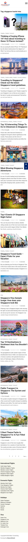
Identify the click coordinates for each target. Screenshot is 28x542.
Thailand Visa (4, 525)
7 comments (22, 305)
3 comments (22, 129)
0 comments (22, 173)
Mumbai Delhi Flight (6, 483)
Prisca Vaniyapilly (5, 44)
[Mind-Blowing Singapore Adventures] (14, 154)
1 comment (23, 396)
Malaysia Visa (4, 521)
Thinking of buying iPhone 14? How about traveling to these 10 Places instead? (13, 38)
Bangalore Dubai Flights (7, 473)
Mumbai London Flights (7, 470)
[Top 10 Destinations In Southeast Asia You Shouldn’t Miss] (14, 327)
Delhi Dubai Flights (6, 466)
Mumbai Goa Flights (6, 487)
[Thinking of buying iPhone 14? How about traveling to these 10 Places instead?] (14, 22)
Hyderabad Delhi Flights (7, 491)
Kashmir (3, 506)
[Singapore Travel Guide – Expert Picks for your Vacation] (14, 240)
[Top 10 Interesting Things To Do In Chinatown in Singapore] (14, 110)
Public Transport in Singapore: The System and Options (13, 390)
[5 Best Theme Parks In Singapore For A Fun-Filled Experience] (14, 418)
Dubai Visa (3, 517)
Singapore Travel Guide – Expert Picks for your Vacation (12, 256)
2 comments (22, 44)
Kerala (2, 510)
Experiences (4, 121)
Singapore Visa (5, 519)
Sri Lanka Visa (5, 523)
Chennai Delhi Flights (6, 489)
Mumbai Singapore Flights (8, 468)
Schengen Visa (5, 527)
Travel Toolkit (9, 33)
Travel (3, 33)
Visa (2, 295)
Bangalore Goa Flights (6, 492)
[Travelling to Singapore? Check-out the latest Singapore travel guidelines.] (14, 66)
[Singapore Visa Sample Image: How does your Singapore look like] (14, 283)
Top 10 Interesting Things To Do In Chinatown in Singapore (14, 125)
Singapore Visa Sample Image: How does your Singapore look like (11, 300)
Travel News (8, 77)
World (24, 77)
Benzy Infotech (11, 538)
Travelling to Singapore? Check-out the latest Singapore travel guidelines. (13, 82)
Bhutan (2, 508)
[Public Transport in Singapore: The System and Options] (14, 374)
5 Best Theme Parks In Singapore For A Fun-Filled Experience (13, 434)
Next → (25, 456)
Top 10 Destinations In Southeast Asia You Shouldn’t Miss (14, 344)
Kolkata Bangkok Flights (7, 475)
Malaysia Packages (6, 502)
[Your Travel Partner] (5, 3)
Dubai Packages (5, 500)
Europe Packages (5, 504)
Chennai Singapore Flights (8, 472)
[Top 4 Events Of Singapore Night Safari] (14, 199)
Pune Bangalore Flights (7, 485)
